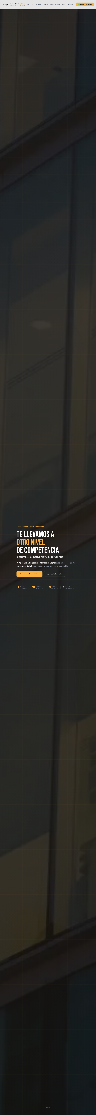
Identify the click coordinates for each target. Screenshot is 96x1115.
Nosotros (70, 4)
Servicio (29, 4)
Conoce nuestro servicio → (29, 574)
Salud (46, 4)
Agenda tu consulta (85, 4)
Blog (63, 4)
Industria (38, 4)
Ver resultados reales (54, 574)
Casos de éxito (55, 4)
